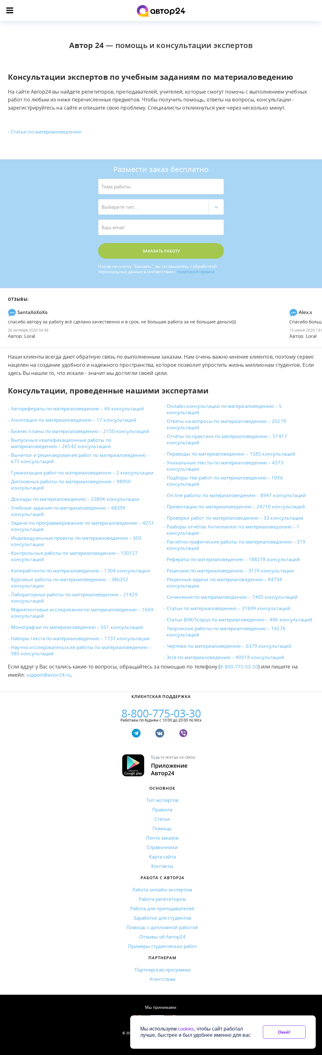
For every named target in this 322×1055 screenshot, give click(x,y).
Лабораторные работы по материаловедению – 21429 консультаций (74, 597)
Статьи (162, 819)
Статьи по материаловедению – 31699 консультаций (228, 608)
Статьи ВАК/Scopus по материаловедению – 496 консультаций (240, 619)
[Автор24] (161, 11)
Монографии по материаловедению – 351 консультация (77, 627)
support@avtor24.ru (48, 675)
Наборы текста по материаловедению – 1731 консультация (80, 638)
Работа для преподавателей (162, 908)
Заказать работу (161, 251)
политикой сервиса (195, 271)
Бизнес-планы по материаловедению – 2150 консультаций (80, 431)
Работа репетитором (162, 899)
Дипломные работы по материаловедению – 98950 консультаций (71, 484)
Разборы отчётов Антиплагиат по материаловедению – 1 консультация (233, 529)
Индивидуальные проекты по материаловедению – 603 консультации (76, 541)
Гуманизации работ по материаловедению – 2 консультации (82, 472)
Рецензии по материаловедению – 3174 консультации (230, 570)
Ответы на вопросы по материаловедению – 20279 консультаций (226, 424)
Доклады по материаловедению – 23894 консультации (75, 499)
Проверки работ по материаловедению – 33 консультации (235, 518)
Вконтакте (161, 736)
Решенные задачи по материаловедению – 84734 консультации (224, 582)
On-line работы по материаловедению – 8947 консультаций (236, 495)
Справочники (162, 847)
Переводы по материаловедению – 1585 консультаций (231, 454)
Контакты (162, 866)
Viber (185, 736)
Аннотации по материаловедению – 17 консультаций (73, 420)
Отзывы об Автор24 (162, 936)
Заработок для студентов (162, 918)
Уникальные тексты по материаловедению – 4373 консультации (225, 465)
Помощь (162, 828)
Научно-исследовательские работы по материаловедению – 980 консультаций (81, 650)
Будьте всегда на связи (173, 765)
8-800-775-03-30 (239, 666)
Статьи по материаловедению (46, 131)
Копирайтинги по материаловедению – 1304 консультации (80, 570)
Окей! (284, 1032)
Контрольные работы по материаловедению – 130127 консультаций (74, 556)
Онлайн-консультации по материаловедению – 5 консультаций (224, 409)
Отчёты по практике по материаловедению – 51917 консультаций (227, 439)
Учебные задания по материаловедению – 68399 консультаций (68, 511)
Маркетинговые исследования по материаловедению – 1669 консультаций (82, 612)
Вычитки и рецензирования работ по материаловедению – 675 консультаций (80, 458)
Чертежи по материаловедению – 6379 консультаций (229, 646)
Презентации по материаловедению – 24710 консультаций (236, 506)
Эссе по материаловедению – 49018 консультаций (225, 657)
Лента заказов (162, 838)
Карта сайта (162, 856)
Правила (162, 809)
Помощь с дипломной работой (162, 927)
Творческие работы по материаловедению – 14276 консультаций (226, 631)
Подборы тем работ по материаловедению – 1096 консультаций (225, 480)
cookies (186, 1028)
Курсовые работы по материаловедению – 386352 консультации (69, 582)
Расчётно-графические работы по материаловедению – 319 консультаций (236, 544)
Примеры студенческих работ (162, 946)
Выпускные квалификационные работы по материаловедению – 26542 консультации (61, 443)
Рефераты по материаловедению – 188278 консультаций (233, 559)
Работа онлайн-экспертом (162, 889)
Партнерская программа (162, 969)
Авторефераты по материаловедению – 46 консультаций (77, 408)
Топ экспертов (162, 800)
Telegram (137, 736)
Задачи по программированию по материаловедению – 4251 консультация (82, 526)
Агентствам (162, 979)
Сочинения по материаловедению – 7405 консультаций (232, 597)
